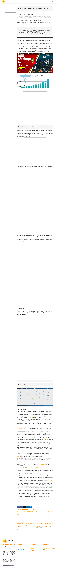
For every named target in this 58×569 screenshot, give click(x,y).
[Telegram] (14, 565)
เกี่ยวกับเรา (20, 1)
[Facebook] (4, 565)
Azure (48, 439)
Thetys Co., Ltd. (20, 546)
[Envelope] (12, 565)
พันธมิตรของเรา (37, 1)
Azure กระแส (35, 433)
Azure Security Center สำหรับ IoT (32, 467)
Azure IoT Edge (30, 417)
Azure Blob (26, 448)
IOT (20, 422)
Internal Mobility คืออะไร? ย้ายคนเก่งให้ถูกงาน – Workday (30, 524)
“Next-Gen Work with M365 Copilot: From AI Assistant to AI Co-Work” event (49, 525)
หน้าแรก (16, 1)
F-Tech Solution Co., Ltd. (22, 549)
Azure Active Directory (42, 464)
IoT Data (19, 501)
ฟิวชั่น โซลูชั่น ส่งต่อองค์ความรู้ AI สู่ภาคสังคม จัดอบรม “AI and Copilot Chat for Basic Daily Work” (21, 525)
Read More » (18, 531)
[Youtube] (6, 565)
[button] (20, 507)
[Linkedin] (8, 565)
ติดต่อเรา (49, 1)
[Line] (10, 565)
